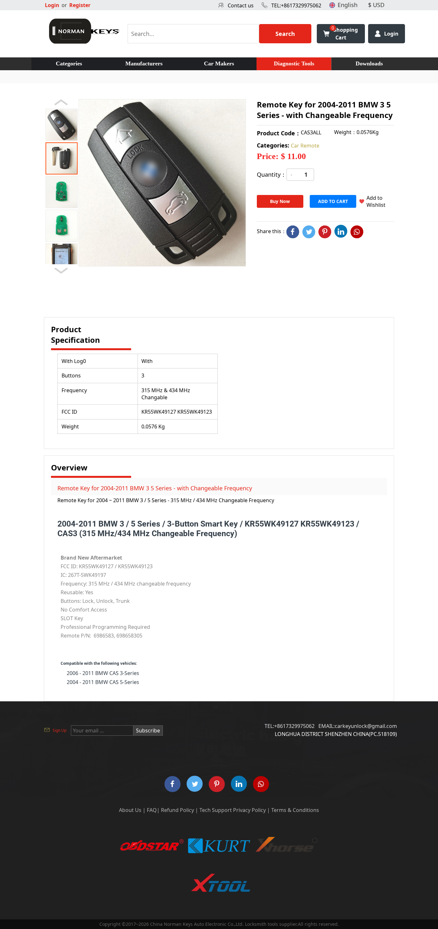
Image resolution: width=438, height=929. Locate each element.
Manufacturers (144, 63)
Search (285, 34)
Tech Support (215, 810)
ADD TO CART (333, 201)
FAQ (152, 810)
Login (52, 5)
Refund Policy (177, 810)
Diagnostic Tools (294, 63)
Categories (69, 63)
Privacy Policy (249, 810)
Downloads (369, 63)
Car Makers (219, 63)
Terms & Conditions (295, 810)
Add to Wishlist (375, 201)
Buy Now (280, 201)
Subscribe (148, 730)
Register (79, 5)
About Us (130, 810)
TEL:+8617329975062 (296, 5)
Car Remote (305, 145)
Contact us (241, 5)
